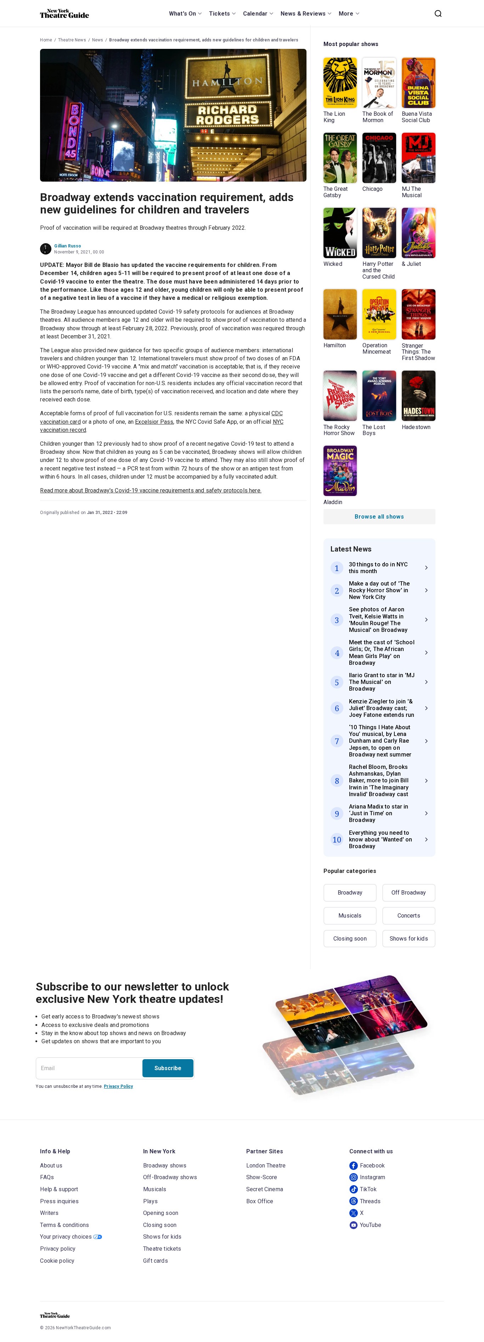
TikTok (368, 1189)
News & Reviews (303, 13)
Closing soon (350, 938)
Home (46, 40)
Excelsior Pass (154, 421)
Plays (150, 1201)
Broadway (350, 892)
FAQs (47, 1177)
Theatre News (72, 40)
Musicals (349, 915)
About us (51, 1165)
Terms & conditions (64, 1225)
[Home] (64, 13)
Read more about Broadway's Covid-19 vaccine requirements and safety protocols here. (150, 490)
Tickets (219, 13)
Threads (370, 1201)
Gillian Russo (67, 246)
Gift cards (155, 1260)
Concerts (409, 915)
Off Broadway (409, 892)
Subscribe (167, 1068)
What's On (182, 13)
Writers (49, 1213)
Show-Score (261, 1177)
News (97, 40)
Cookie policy (57, 1260)
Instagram (372, 1177)
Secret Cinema (264, 1189)
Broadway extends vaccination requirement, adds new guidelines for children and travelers (203, 40)
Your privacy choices (66, 1236)
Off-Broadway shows (170, 1177)
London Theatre (266, 1165)
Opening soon (160, 1213)
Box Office (260, 1201)
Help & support (59, 1189)
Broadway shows (164, 1165)
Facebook (372, 1165)
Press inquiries (59, 1201)
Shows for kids (409, 938)
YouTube (370, 1225)
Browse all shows (379, 516)
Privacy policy (57, 1248)
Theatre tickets (162, 1248)
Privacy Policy (118, 1086)
